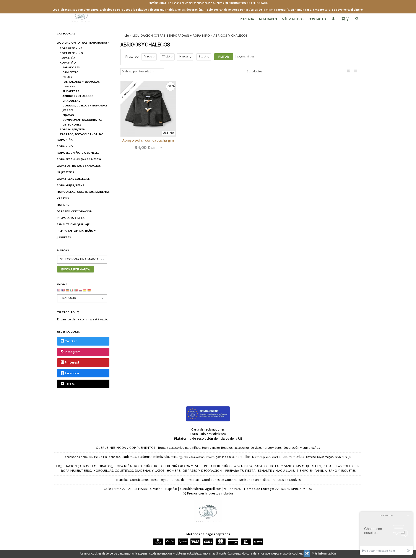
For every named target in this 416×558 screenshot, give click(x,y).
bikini (104, 457)
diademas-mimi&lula (153, 457)
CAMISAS (68, 86)
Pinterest (72, 363)
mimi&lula (296, 457)
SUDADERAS (70, 91)
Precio (148, 56)
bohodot (114, 457)
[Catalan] (89, 292)
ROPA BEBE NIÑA (71, 48)
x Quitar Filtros (245, 57)
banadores (94, 457)
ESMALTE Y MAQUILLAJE (73, 224)
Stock (202, 56)
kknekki (276, 457)
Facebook (72, 373)
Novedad (145, 71)
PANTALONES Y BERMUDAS (81, 82)
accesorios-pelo (76, 457)
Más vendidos (292, 19)
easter (174, 457)
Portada (247, 19)
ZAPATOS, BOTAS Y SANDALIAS (82, 134)
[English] (58, 292)
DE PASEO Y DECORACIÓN (74, 211)
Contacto (317, 19)
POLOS (67, 77)
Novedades (268, 19)
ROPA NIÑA (67, 58)
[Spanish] (84, 292)
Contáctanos (139, 480)
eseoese (210, 457)
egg (180, 457)
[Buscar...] (357, 19)
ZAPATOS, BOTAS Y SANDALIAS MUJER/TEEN (79, 169)
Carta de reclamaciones (208, 429)
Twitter (71, 341)
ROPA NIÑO (68, 62)
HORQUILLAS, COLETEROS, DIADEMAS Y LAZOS (83, 195)
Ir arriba (122, 480)
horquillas (243, 457)
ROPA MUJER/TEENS (70, 185)
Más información (324, 553)
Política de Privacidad (185, 480)
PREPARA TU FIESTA (70, 218)
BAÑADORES (71, 67)
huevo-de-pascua (261, 457)
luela (284, 457)
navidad (311, 457)
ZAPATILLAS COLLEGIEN (73, 179)
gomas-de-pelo (225, 457)
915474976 (232, 489)
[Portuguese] (76, 292)
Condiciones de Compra (219, 480)
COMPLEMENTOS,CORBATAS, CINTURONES (82, 122)
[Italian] (71, 292)
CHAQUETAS (71, 101)
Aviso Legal (159, 480)
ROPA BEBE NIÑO (71, 53)
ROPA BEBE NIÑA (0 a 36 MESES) (78, 153)
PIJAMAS (68, 115)
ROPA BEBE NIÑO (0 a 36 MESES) (79, 159)
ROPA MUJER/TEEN (72, 129)
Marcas (184, 56)
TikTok (70, 384)
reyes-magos (325, 457)
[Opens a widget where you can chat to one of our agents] (386, 533)
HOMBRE (63, 205)
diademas (129, 457)
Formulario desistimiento (208, 434)
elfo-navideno (196, 457)
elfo (186, 457)
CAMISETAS (70, 72)
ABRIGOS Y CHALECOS (77, 96)
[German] (67, 292)
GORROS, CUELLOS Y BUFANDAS (84, 105)
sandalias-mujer (343, 457)
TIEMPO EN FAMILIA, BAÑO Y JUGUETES (76, 234)
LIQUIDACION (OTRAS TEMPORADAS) (83, 43)
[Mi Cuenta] (333, 19)
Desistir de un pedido (254, 480)
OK (306, 553)
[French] (63, 292)
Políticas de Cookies (286, 480)
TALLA (166, 56)
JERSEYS (67, 110)
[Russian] (80, 292)
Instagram (72, 352)
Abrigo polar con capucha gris (148, 141)
